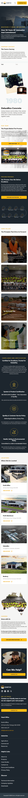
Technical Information (7, 781)
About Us (4, 757)
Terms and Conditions (7, 767)
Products (4, 759)
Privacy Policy (5, 770)
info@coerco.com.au (7, 730)
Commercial (5, 744)
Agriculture (4, 741)
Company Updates (7, 783)
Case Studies (5, 762)
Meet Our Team (13, 143)
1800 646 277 (5, 728)
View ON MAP (6, 490)
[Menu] (2, 3)
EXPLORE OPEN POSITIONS (13, 640)
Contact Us (22, 3)
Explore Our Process (13, 197)
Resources (4, 746)
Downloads (4, 786)
